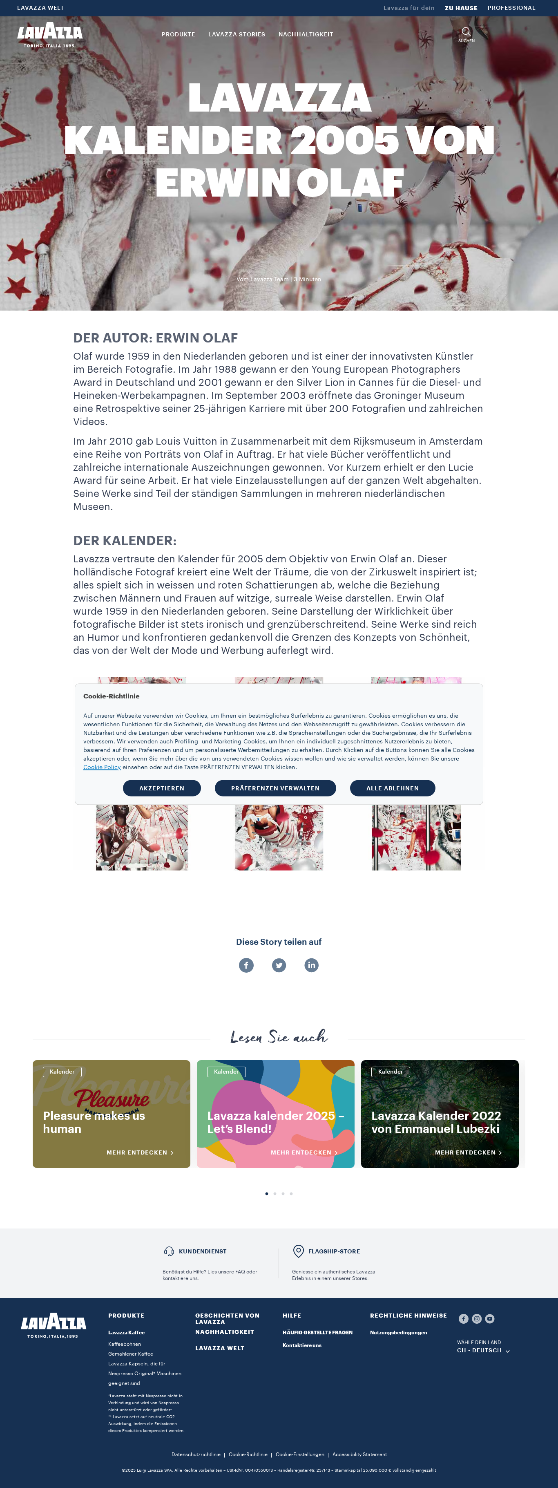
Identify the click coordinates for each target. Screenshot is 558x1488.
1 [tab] (267, 1194)
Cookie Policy (102, 767)
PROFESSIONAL (512, 8)
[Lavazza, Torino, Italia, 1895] (50, 35)
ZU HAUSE (461, 8)
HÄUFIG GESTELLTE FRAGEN (318, 1332)
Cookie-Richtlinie (248, 1454)
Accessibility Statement (360, 1454)
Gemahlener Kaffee (130, 1354)
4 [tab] (291, 1194)
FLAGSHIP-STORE (334, 1251)
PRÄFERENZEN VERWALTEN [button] (275, 788)
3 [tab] (283, 1194)
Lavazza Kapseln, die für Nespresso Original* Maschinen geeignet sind (144, 1373)
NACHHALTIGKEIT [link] (306, 35)
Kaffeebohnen (124, 1344)
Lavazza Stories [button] (237, 35)
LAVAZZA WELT (40, 8)
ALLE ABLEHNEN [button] (392, 788)
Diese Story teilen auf (279, 942)
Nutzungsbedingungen (398, 1332)
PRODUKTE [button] (178, 35)
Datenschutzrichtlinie (196, 1454)
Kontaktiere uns (302, 1345)
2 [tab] (275, 1194)
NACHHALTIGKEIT (224, 1332)
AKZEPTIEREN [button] (162, 788)
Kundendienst (203, 1251)
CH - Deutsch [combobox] (479, 1351)
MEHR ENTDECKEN (137, 1152)
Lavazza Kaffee (126, 1332)
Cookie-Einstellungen (300, 1454)
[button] (466, 35)
